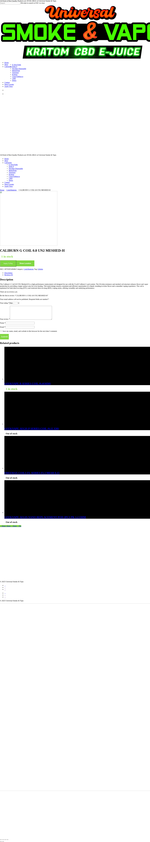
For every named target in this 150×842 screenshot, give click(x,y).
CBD (11, 178)
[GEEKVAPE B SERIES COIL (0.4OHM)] (20, 379)
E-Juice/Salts (13, 165)
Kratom (11, 174)
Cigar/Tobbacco (14, 176)
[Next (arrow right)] (3, 841)
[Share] (5, 839)
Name (2, 323)
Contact (7, 182)
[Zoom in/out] (1, 839)
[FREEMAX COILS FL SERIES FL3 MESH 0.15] (20, 468)
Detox (11, 180)
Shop (6, 161)
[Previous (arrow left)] (1, 841)
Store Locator (9, 184)
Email (2, 327)
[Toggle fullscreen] (3, 839)
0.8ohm (40, 269)
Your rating (4, 303)
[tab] (77, 273)
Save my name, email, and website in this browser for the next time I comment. (30, 331)
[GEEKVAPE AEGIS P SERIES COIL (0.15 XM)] (20, 424)
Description (8, 273)
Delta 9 (11, 167)
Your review (5, 319)
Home (6, 159)
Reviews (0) (8, 275)
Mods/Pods (13, 170)
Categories (8, 163)
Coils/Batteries (11, 190)
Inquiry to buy (8, 263)
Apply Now (8, 186)
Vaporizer (12, 172)
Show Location (25, 263)
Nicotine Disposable (16, 168)
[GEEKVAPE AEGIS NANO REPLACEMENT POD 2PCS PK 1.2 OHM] (20, 512)
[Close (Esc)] (7, 839)
